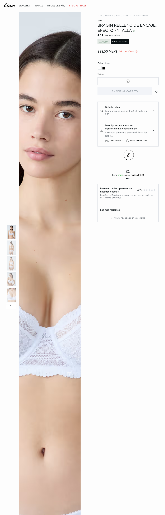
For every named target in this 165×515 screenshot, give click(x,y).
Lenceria (109, 15)
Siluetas (127, 15)
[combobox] (128, 81)
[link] (78, 6)
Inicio (99, 15)
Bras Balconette (140, 15)
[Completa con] (69, 374)
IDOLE (99, 20)
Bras (118, 15)
